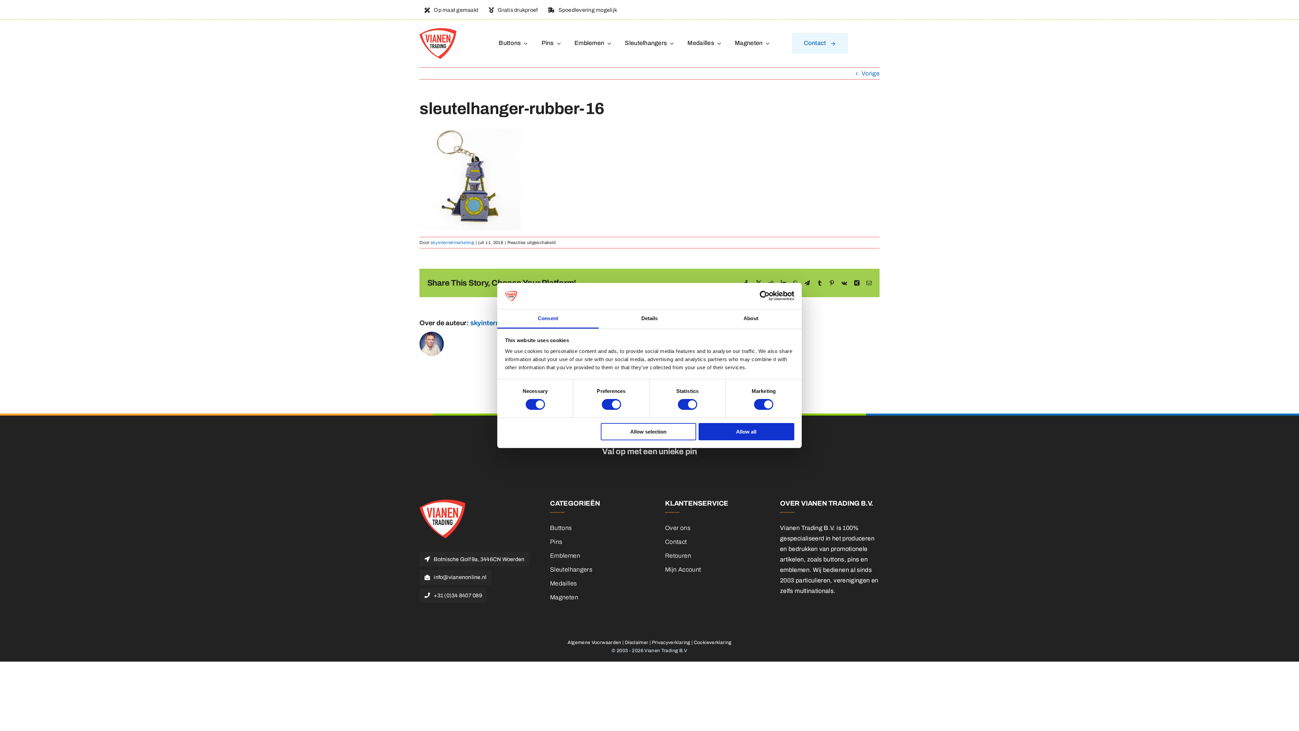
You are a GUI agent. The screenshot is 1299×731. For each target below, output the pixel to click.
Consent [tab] (548, 318)
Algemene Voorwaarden (594, 642)
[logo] (437, 31)
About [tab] (751, 318)
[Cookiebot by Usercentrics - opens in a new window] (764, 296)
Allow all (746, 432)
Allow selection (648, 432)
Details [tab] (649, 318)
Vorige (871, 73)
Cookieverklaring (713, 642)
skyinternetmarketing (452, 242)
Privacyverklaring (671, 642)
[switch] (611, 404)
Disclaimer (636, 642)
